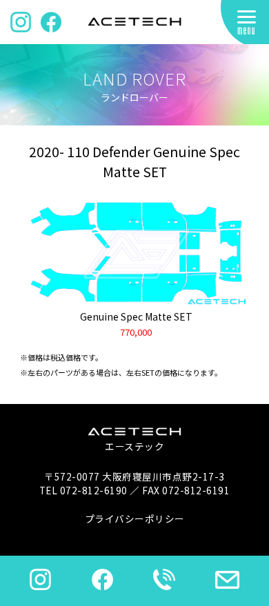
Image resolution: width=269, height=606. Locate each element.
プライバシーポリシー (135, 518)
